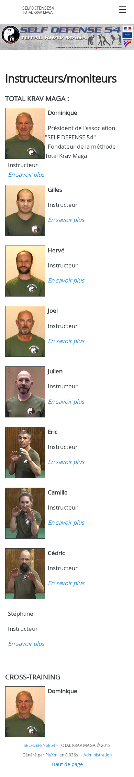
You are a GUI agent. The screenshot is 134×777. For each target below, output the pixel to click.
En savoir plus (26, 174)
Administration (97, 754)
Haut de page (67, 764)
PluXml (51, 754)
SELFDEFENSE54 (38, 8)
